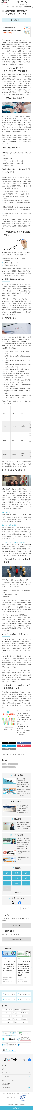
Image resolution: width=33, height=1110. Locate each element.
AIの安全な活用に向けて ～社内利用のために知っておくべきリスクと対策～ (8, 967)
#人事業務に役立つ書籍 (9, 767)
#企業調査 (25, 977)
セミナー (4, 1069)
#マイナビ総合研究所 (7, 981)
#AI (7, 977)
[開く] (20, 20)
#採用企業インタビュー (21, 1022)
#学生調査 (18, 1009)
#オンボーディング (22, 1012)
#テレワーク (17, 1019)
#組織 (4, 764)
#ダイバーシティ (12, 764)
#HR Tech (10, 977)
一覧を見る (25, 908)
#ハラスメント (6, 1016)
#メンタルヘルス (17, 1016)
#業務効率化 (6, 979)
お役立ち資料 (6, 1084)
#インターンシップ (7, 1009)
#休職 (24, 1019)
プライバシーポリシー (12, 1097)
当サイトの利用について (23, 1093)
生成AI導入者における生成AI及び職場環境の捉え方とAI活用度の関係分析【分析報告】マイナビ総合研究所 (23, 969)
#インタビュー (6, 1012)
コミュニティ (6, 1073)
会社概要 (4, 1093)
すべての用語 (16, 893)
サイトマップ (12, 1093)
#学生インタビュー (7, 1022)
